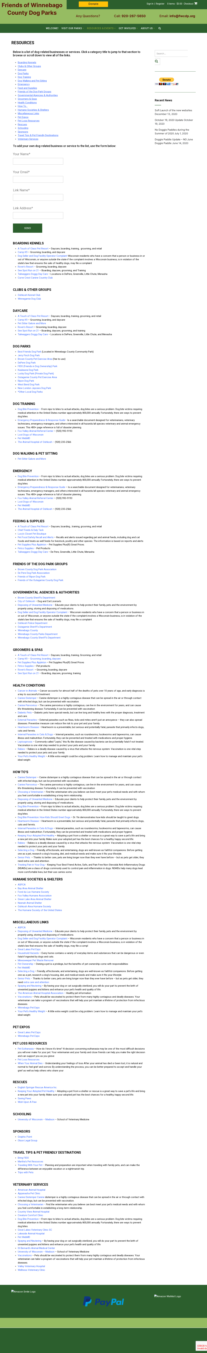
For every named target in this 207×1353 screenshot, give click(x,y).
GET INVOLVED (127, 28)
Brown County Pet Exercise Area (35, 359)
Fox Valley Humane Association (35, 895)
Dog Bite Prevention (28, 409)
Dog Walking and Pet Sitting (32, 80)
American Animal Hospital (31, 1189)
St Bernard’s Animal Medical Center (36, 1248)
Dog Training (24, 77)
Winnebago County (28, 630)
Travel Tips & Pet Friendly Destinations (38, 135)
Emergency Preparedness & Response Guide (41, 420)
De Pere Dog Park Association (34, 572)
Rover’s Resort (25, 266)
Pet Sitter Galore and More (32, 323)
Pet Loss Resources (28, 120)
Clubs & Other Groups (29, 66)
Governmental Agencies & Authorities (38, 95)
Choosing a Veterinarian (30, 1204)
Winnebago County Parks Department (38, 634)
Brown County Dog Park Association (37, 569)
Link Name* (21, 190)
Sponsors (23, 131)
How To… (22, 106)
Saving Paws (24, 1098)
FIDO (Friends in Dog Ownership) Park (37, 366)
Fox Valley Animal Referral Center (35, 431)
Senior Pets (24, 978)
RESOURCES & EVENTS (100, 28)
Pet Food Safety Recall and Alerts (36, 537)
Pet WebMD (24, 438)
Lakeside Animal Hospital (31, 1233)
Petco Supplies (26, 548)
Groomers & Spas (27, 98)
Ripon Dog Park (26, 380)
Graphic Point (25, 1136)
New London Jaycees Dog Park (34, 388)
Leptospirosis (25, 741)
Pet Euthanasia (26, 1048)
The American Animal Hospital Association (40, 993)
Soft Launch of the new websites (173, 110)
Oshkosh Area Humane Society (34, 906)
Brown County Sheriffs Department (36, 597)
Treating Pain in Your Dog (31, 864)
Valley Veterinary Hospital (31, 1266)
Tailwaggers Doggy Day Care (33, 274)
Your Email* (21, 172)
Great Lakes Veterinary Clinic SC (35, 1229)
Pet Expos (23, 117)
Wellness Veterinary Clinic (31, 1270)
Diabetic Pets (25, 712)
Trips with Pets (25, 1172)
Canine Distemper (27, 698)
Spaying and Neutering (29, 985)
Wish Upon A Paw (27, 1102)
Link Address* (23, 208)
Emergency (24, 84)
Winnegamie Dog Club (29, 298)
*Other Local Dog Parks (30, 391)
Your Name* (21, 154)
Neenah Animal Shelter (30, 902)
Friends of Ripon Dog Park (31, 576)
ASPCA (22, 884)
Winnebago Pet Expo (29, 1007)
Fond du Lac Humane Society (33, 891)
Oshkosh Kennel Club (29, 295)
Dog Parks (23, 73)
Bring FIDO (23, 1157)
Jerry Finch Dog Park (29, 355)
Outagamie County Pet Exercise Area (37, 377)
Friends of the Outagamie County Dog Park (40, 580)
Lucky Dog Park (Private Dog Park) (36, 373)
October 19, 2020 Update (169, 120)
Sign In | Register (155, 3)
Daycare (22, 69)
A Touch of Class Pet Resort (33, 248)
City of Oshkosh (26, 601)
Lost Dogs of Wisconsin (31, 434)
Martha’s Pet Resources (30, 1161)
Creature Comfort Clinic (30, 1215)
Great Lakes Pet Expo (29, 949)
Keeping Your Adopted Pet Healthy (36, 835)
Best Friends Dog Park (29, 351)
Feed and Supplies (27, 88)
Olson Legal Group (27, 1140)
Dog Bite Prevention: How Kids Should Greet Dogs (44, 817)
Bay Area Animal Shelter (30, 888)
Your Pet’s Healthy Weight (31, 756)
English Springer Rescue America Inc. (37, 1087)
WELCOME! (52, 28)
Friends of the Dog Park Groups (34, 91)
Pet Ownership (25, 963)
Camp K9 (22, 252)
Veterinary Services (28, 139)
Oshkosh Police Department (32, 623)
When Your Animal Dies (30, 1063)
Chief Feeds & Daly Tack (31, 530)
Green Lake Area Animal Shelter (34, 899)
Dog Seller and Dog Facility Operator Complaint (42, 255)
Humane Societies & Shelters (33, 109)
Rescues (22, 124)
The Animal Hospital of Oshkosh (35, 442)
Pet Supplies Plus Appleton (32, 544)
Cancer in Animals (27, 690)
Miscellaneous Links (28, 113)
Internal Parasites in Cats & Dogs (35, 734)
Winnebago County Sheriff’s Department (39, 637)
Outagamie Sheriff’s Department (35, 626)
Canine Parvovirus (27, 784)
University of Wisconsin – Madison (36, 1119)
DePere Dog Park (27, 362)
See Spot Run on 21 (28, 330)
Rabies (21, 749)
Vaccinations (25, 996)
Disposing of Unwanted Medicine (35, 605)
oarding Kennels (27, 62)
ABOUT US (147, 28)
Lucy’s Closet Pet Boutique (32, 533)
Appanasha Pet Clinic (29, 1193)
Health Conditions (27, 102)
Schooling (23, 128)
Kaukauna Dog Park (28, 370)
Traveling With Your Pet (30, 1165)
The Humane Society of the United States (40, 910)
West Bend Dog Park (28, 384)
